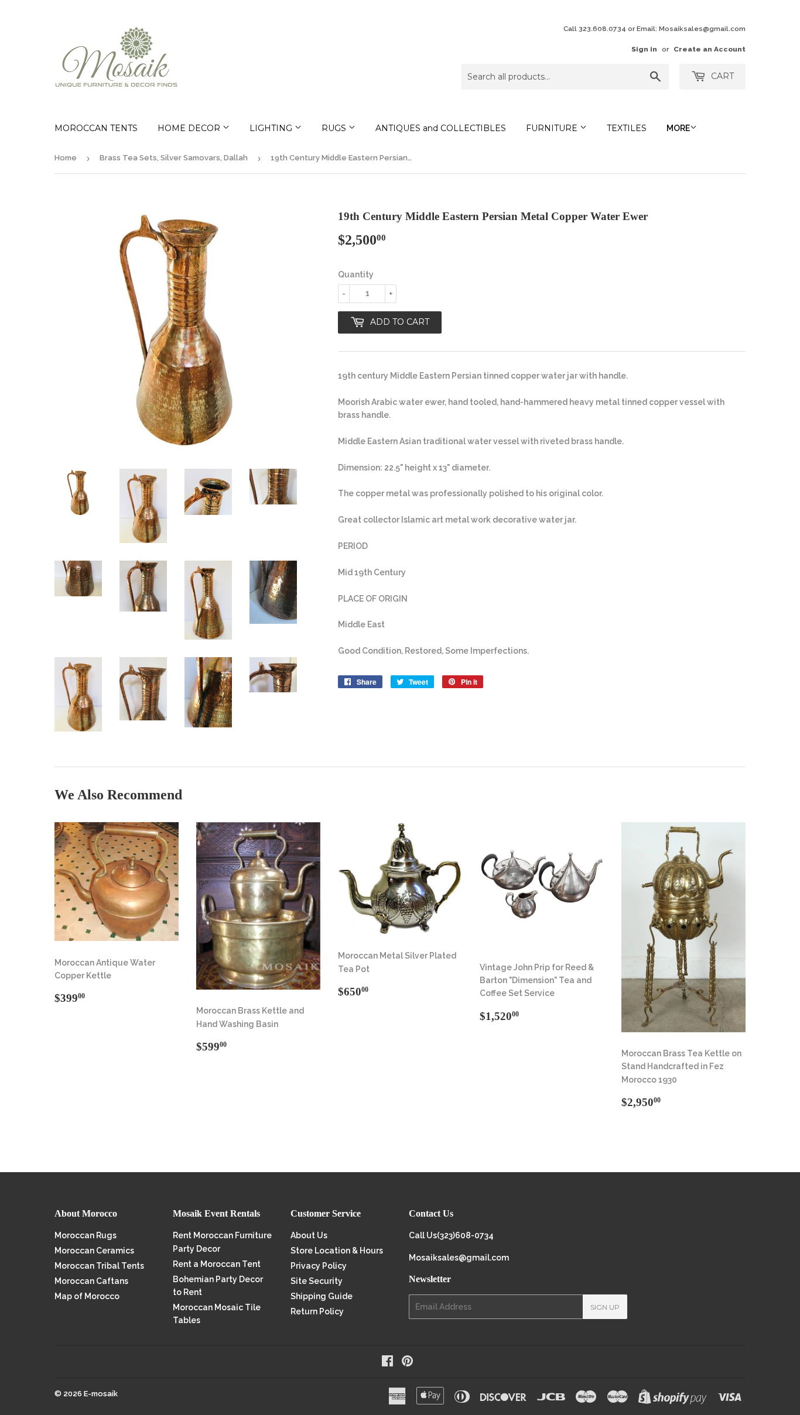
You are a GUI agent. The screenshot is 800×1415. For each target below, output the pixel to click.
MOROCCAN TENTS (96, 128)
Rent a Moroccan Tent (217, 1264)
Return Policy (317, 1311)
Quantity (356, 274)
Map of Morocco (86, 1296)
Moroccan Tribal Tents (99, 1265)
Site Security (316, 1281)
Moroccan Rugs (85, 1235)
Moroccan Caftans (91, 1281)
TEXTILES (627, 128)
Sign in (644, 49)
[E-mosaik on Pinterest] (407, 1362)
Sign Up (605, 1307)
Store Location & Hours (336, 1250)
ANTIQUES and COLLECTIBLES (440, 128)
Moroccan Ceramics (94, 1250)
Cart (721, 76)
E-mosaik (101, 1393)
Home (65, 157)
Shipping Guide (321, 1296)
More (678, 128)
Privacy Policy (318, 1265)
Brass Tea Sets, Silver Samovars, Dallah (174, 157)
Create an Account (709, 49)
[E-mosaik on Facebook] (387, 1362)
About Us (308, 1235)
